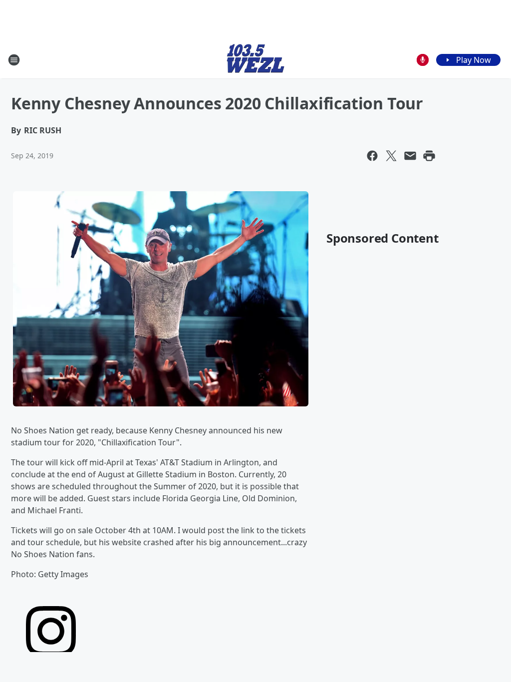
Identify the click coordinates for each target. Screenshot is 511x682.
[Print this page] (429, 156)
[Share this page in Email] (410, 156)
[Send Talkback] (423, 60)
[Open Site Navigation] (14, 60)
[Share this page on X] (391, 156)
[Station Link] (255, 59)
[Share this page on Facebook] (372, 156)
